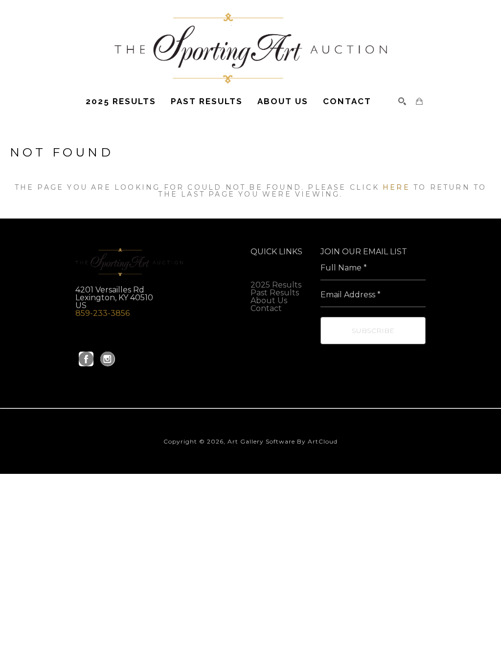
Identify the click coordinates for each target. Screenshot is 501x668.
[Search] (402, 101)
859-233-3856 (102, 313)
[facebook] (86, 359)
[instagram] (107, 359)
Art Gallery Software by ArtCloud (283, 441)
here (396, 187)
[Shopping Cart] (419, 101)
